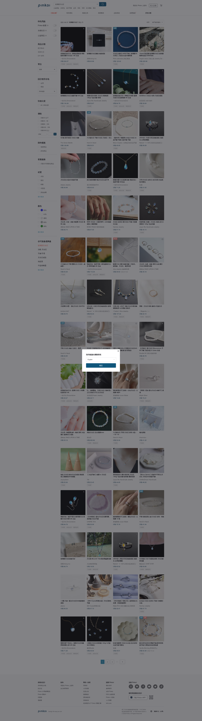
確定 (101, 365)
